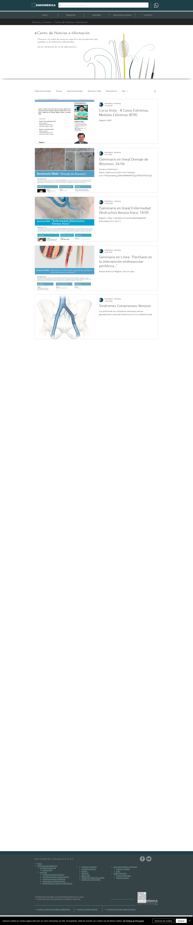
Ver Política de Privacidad (133, 920)
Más (123, 91)
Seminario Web (94, 91)
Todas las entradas (43, 91)
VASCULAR (43, 872)
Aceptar (181, 920)
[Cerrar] (189, 921)
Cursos (59, 91)
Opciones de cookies (163, 920)
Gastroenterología (75, 91)
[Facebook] (142, 858)
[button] (155, 91)
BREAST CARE (86, 876)
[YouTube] (148, 858)
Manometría (111, 91)
